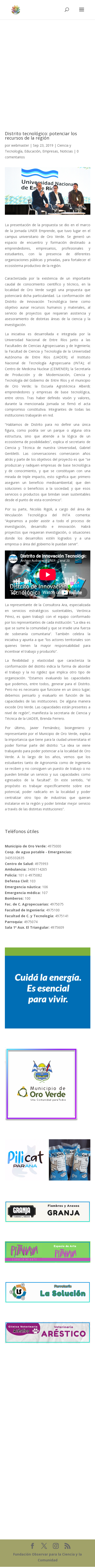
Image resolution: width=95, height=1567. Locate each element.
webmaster (20, 145)
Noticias (66, 151)
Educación (32, 151)
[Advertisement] (47, 69)
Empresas (50, 151)
